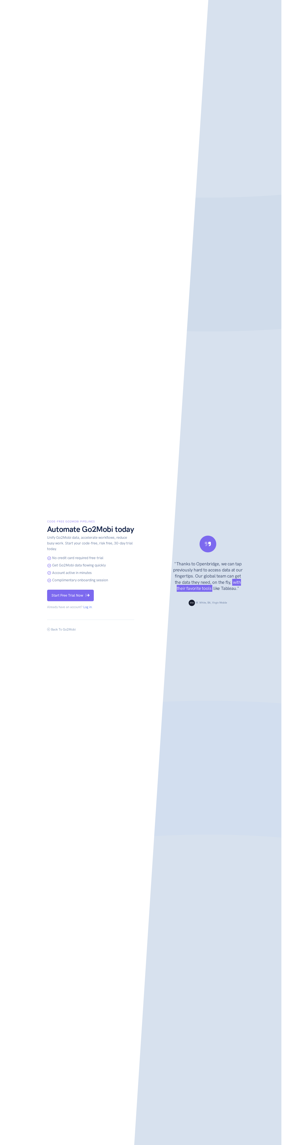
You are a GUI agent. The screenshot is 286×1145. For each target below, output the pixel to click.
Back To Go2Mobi (63, 629)
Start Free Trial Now (67, 595)
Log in (87, 607)
